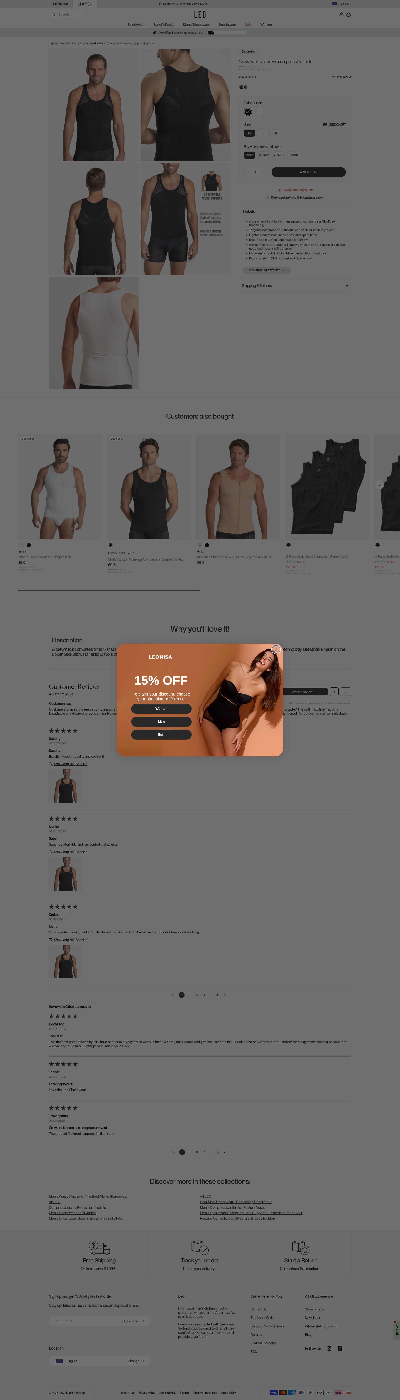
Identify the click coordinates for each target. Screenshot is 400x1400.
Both (161, 734)
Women (161, 709)
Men (161, 721)
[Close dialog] (276, 649)
